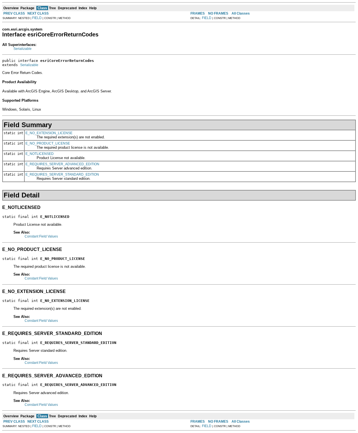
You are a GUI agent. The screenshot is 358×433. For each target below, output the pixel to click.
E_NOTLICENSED (39, 154)
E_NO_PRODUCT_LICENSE (47, 143)
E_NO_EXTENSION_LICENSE (48, 133)
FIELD (37, 18)
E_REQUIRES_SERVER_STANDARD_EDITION (62, 174)
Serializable (22, 49)
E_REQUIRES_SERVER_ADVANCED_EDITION (62, 164)
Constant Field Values (41, 236)
